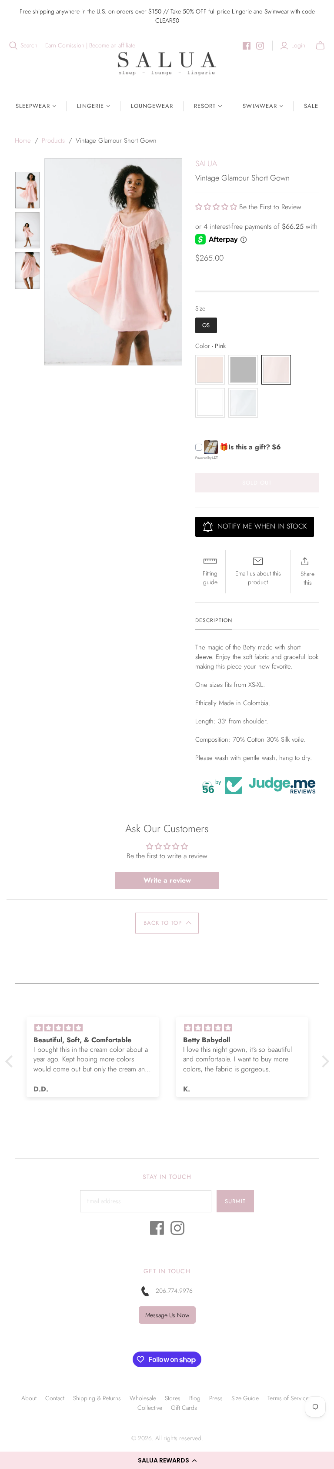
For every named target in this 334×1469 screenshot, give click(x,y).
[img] (93, 1028)
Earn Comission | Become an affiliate (90, 45)
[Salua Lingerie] (167, 63)
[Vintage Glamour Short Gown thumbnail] (27, 190)
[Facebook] (246, 46)
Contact (54, 1398)
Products (53, 140)
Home (23, 140)
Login (298, 45)
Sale (311, 106)
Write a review (167, 880)
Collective (149, 1407)
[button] (167, 1460)
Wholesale (143, 1398)
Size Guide (245, 1398)
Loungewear (152, 106)
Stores (172, 1398)
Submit (235, 1201)
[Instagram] (260, 46)
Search (28, 45)
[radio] (206, 325)
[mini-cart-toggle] (320, 45)
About (29, 1398)
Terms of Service (288, 1398)
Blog (194, 1398)
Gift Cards (184, 1407)
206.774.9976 (174, 1290)
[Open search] (13, 45)
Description (213, 620)
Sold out (257, 483)
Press (216, 1398)
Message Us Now (167, 1315)
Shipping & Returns (97, 1398)
